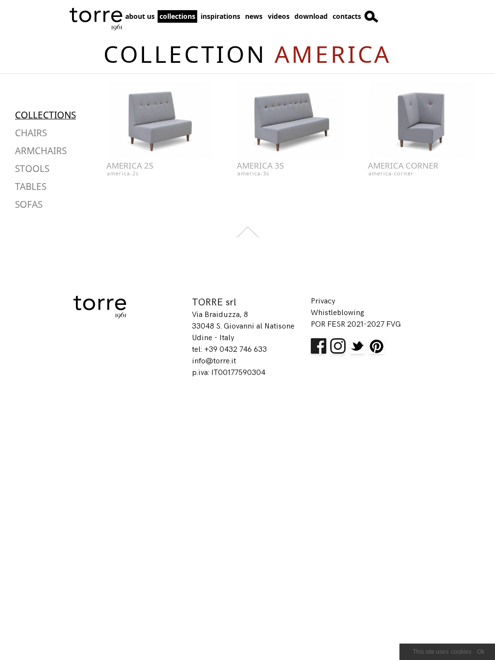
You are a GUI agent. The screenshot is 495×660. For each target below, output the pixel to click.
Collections (177, 16)
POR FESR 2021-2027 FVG (356, 324)
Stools (32, 168)
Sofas (29, 204)
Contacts (347, 16)
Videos (279, 16)
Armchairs (41, 150)
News (253, 16)
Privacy (323, 301)
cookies (461, 651)
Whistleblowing (337, 312)
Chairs (31, 133)
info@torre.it (214, 361)
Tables (30, 186)
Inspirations (220, 16)
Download (311, 16)
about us (140, 16)
